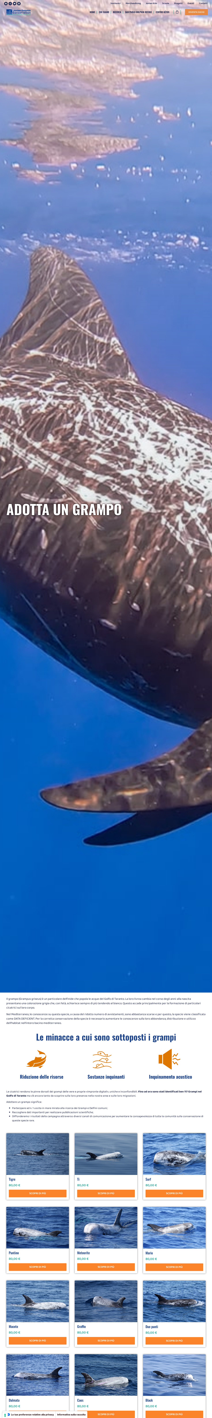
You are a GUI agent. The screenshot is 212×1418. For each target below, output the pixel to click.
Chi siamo (104, 12)
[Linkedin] (19, 3)
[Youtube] (14, 3)
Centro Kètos (162, 12)
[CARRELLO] (177, 12)
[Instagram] (10, 3)
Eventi (191, 3)
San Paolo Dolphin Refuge (138, 12)
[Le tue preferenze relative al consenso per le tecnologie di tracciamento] (5, 1415)
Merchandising (133, 3)
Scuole (165, 3)
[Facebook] (6, 3)
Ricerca (117, 12)
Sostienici (115, 3)
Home (92, 12)
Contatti (203, 3)
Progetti (178, 3)
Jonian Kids (151, 3)
